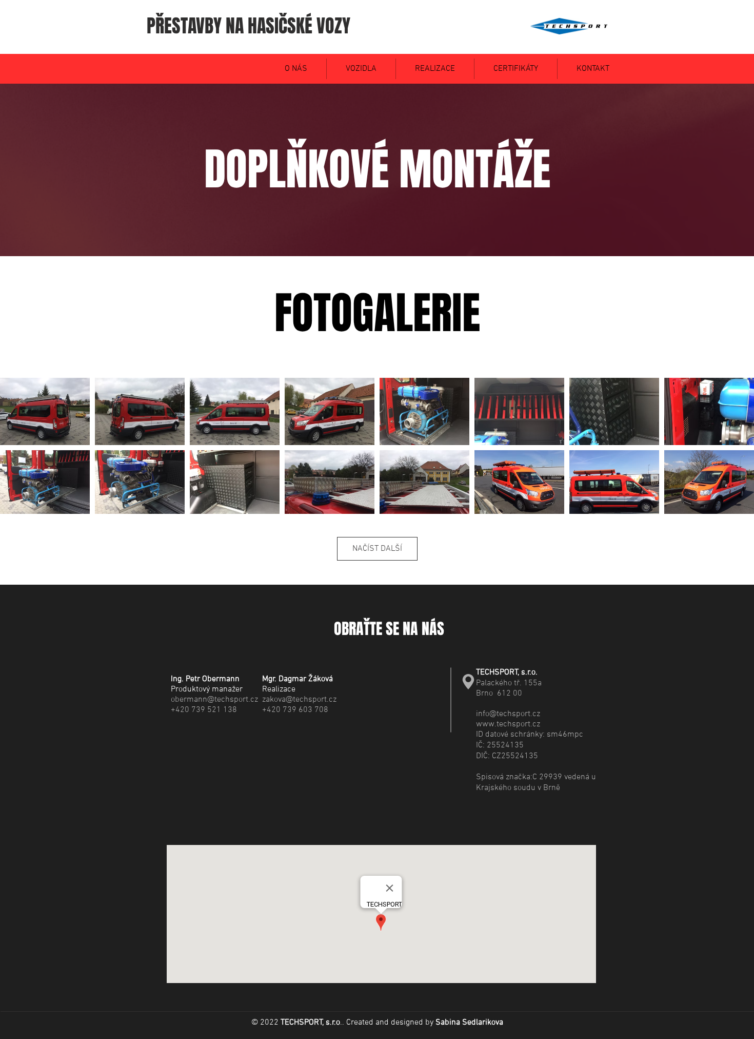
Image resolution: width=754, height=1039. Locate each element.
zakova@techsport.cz (299, 700)
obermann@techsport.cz (214, 700)
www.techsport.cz (508, 724)
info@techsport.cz (508, 714)
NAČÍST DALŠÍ (377, 549)
